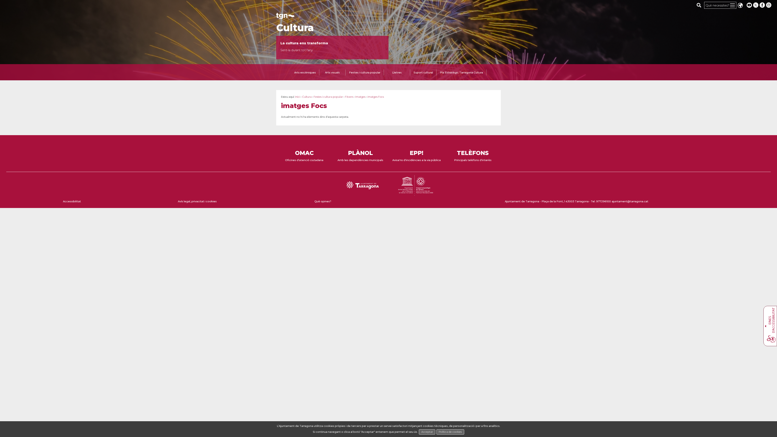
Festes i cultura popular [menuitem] (364, 72)
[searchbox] (699, 5)
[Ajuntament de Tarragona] (285, 17)
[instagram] (769, 5)
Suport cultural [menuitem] (423, 72)
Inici (297, 96)
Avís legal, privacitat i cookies (197, 201)
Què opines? (322, 201)
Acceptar (427, 431)
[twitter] (756, 5)
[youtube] (749, 5)
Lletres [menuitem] (397, 72)
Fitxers (349, 96)
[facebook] (762, 5)
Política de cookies (450, 431)
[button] (740, 6)
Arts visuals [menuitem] (332, 72)
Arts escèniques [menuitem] (305, 72)
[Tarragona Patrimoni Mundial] (415, 193)
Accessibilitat (72, 201)
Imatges (360, 96)
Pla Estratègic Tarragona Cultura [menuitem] (461, 72)
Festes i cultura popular (328, 96)
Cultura (295, 28)
